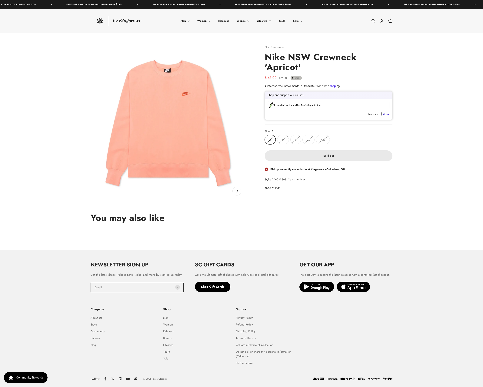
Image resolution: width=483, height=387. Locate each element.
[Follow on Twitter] (113, 379)
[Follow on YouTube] (128, 379)
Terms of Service (246, 338)
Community (98, 331)
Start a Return (244, 363)
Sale (296, 21)
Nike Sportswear (274, 47)
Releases (223, 21)
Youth (281, 21)
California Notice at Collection (254, 345)
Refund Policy (244, 324)
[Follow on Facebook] (105, 379)
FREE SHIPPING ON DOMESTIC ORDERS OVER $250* (87, 4)
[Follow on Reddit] (135, 379)
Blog (93, 345)
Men (183, 21)
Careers (95, 338)
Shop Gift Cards (212, 287)
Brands (241, 21)
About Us (96, 318)
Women (202, 21)
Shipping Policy (245, 331)
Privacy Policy (244, 318)
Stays (94, 324)
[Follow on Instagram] (120, 379)
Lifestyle (262, 21)
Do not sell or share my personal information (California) (263, 354)
